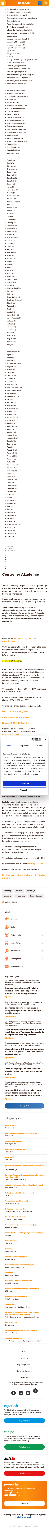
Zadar (9, 336)
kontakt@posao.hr (11, 1493)
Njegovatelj (11, 438)
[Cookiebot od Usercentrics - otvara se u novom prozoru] (31, 739)
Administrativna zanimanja (16, 9)
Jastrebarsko (12, 196)
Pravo (9, 57)
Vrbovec (10, 327)
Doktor (9, 378)
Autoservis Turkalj (21, 1226)
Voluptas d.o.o (10, 1126)
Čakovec (10, 172)
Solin (8, 291)
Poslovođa (10, 453)
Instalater (10, 402)
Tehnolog (10, 515)
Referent (10, 468)
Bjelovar (10, 166)
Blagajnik (10, 367)
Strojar (9, 498)
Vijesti (10, 549)
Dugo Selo (10, 181)
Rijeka (9, 270)
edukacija (7, 896)
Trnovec (10, 306)
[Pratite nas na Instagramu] (28, 1393)
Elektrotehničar (12, 390)
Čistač (9, 372)
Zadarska (10, 144)
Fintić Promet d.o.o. (16, 1298)
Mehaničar (11, 426)
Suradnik (10, 503)
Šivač (9, 509)
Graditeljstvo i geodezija (15, 27)
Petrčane (10, 252)
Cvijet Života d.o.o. (18, 1282)
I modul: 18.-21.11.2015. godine (15, 711)
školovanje (31, 891)
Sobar (9, 483)
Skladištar (10, 480)
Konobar (10, 411)
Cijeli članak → (10, 997)
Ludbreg (10, 223)
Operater (10, 444)
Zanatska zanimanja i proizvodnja (19, 75)
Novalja (9, 234)
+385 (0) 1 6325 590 (12, 1495)
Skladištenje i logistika (15, 66)
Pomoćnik (10, 450)
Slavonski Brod (12, 288)
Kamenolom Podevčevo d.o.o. (24, 1177)
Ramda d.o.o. (11, 1323)
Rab (8, 267)
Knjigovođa (11, 408)
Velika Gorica (11, 315)
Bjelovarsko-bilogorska (15, 91)
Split (8, 294)
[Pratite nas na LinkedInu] (20, 1393)
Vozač (9, 527)
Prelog (9, 261)
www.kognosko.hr (35, 864)
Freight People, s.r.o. (24, 1167)
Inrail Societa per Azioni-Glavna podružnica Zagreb (24, 1339)
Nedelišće (10, 229)
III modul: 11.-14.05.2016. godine (15, 723)
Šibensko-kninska (13, 126)
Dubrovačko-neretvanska (16, 96)
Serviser (10, 477)
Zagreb (9, 339)
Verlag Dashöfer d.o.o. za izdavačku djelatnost (22, 1314)
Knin (8, 205)
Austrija (9, 160)
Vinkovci (10, 321)
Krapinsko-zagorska (14, 108)
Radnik (9, 462)
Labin (9, 217)
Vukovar (10, 330)
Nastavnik (10, 435)
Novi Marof (11, 237)
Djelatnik (10, 375)
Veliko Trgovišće (13, 318)
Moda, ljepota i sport (14, 45)
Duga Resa (11, 178)
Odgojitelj (10, 441)
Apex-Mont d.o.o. (24, 1186)
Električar (10, 384)
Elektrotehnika (12, 21)
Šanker (9, 506)
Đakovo (10, 184)
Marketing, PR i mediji (15, 42)
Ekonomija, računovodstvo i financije (20, 18)
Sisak (9, 285)
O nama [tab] (40, 746)
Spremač (10, 492)
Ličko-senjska (12, 111)
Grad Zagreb (11, 147)
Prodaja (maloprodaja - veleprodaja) (20, 60)
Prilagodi (23, 790)
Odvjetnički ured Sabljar (15, 1218)
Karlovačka (11, 102)
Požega (10, 258)
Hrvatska (11, 550)
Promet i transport (13, 63)
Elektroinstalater (13, 387)
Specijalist (10, 489)
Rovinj (9, 273)
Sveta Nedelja (12, 297)
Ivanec (9, 187)
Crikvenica (11, 169)
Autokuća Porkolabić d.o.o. (19, 1266)
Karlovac (10, 199)
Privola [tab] (9, 746)
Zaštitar (9, 530)
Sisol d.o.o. (9, 1158)
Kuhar (9, 420)
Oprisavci (10, 243)
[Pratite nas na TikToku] (35, 1392)
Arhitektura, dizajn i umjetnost (18, 12)
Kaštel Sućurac (12, 202)
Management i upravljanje (16, 39)
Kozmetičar (11, 417)
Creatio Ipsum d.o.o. (16, 1202)
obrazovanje (20, 896)
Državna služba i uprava (16, 15)
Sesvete (10, 282)
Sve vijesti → (24, 1106)
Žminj (9, 345)
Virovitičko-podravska (15, 138)
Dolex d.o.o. (22, 1134)
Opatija (9, 240)
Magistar (10, 423)
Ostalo (9, 51)
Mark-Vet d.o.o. (16, 1150)
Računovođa (11, 459)
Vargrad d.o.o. (24, 1234)
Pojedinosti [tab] (24, 746)
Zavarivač (10, 533)
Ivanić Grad (11, 190)
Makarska (10, 226)
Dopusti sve (24, 783)
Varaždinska (11, 135)
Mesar (9, 429)
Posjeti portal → (24, 1421)
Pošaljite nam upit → (24, 1517)
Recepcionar (11, 465)
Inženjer (10, 405)
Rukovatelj (10, 471)
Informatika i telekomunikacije (18, 30)
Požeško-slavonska (14, 120)
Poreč (9, 255)
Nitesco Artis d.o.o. (21, 1331)
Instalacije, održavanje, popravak (19, 33)
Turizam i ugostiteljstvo (15, 72)
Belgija (9, 163)
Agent (9, 355)
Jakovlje (10, 193)
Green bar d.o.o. (11, 1250)
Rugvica (10, 276)
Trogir (9, 309)
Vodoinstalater (12, 524)
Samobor (10, 279)
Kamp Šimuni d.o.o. (12, 1274)
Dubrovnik (10, 175)
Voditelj (9, 521)
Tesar (9, 518)
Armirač (10, 358)
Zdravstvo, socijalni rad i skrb (17, 81)
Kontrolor (10, 414)
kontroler (19, 891)
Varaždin (10, 312)
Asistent (10, 361)
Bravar (9, 369)
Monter (9, 432)
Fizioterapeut (12, 396)
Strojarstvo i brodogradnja (16, 69)
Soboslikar (10, 486)
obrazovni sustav (35, 896)
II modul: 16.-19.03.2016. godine (15, 717)
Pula (8, 264)
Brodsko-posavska (14, 93)
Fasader (10, 393)
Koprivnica (11, 208)
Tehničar (10, 512)
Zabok (9, 333)
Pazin (9, 249)
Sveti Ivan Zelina (13, 300)
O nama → (24, 1503)
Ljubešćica (11, 220)
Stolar (9, 495)
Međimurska (11, 114)
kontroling (7, 891)
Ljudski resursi (12, 36)
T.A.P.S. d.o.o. (19, 1194)
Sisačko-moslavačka (14, 129)
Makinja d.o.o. (16, 1258)
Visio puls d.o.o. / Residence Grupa (17, 1306)
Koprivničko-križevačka (15, 105)
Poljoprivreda (12, 54)
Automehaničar (12, 364)
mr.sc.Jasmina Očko (10, 734)
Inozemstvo (11, 153)
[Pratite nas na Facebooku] (13, 1393)
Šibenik (9, 303)
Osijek (9, 246)
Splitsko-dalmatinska (14, 132)
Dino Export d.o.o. (15, 1142)
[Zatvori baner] (45, 739)
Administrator (12, 352)
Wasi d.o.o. (11, 1242)
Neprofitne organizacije (15, 48)
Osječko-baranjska (14, 117)
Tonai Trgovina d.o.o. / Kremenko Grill (18, 1210)
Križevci (10, 211)
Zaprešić (10, 342)
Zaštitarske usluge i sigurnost (17, 78)
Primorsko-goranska (14, 123)
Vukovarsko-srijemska (15, 141)
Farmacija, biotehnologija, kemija (19, 24)
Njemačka (10, 231)
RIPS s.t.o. (22, 1290)
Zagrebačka (11, 150)
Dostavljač (10, 381)
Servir (9, 474)
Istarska (10, 99)
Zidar (9, 536)
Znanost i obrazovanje (15, 84)
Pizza (9, 447)
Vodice (9, 324)
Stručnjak (10, 501)
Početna (10, 547)
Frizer (9, 399)
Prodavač (10, 456)
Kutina (9, 214)
